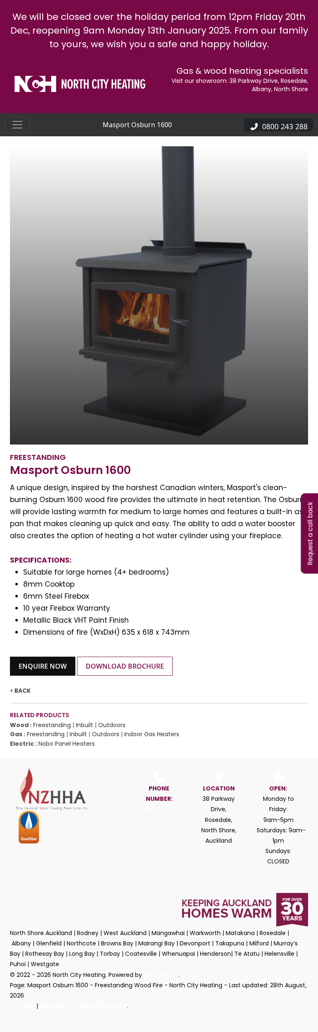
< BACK (20, 690)
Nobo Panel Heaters (67, 744)
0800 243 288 (159, 809)
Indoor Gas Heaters (151, 734)
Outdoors (111, 725)
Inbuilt (84, 725)
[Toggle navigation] (17, 124)
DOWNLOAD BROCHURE (125, 666)
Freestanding (52, 725)
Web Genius (161, 975)
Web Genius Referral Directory (83, 1006)
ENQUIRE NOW (43, 666)
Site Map (22, 1006)
